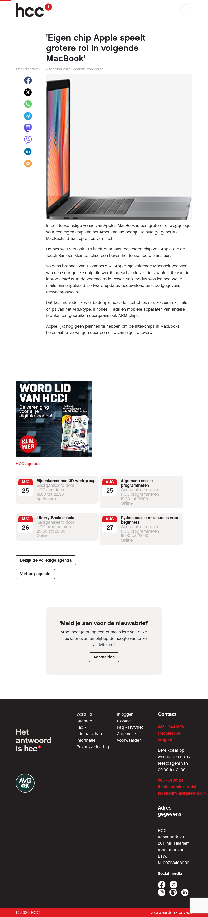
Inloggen (125, 714)
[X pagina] (174, 885)
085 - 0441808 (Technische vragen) (171, 733)
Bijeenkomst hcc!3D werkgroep (66, 480)
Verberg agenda (35, 573)
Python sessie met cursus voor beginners (149, 520)
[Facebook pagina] (162, 885)
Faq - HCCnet (130, 727)
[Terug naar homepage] (34, 10)
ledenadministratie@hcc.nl (182, 793)
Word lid (84, 714)
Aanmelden (104, 657)
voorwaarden (162, 912)
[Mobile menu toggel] (186, 10)
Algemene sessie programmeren (137, 483)
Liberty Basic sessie (55, 517)
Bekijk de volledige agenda (46, 560)
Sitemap (84, 720)
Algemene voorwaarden (129, 737)
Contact (124, 720)
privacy (185, 912)
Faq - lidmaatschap (89, 730)
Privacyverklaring (93, 746)
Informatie (86, 740)
